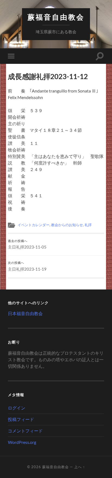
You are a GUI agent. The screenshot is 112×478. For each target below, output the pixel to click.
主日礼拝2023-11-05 (27, 244)
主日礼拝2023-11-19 (27, 266)
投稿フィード (21, 419)
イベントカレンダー (33, 225)
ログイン (16, 407)
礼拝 (88, 225)
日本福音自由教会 (25, 313)
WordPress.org (22, 442)
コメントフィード (25, 430)
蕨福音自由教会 (56, 17)
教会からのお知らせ (67, 225)
